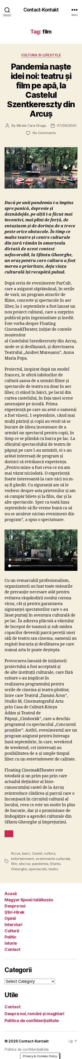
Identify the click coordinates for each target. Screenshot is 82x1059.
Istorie (11, 943)
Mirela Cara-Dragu (31, 125)
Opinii (10, 918)
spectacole (37, 869)
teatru (53, 869)
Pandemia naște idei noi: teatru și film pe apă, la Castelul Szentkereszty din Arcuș (41, 90)
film (14, 864)
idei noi (25, 864)
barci (26, 853)
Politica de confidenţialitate (32, 1020)
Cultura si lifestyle (41, 55)
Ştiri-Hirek (14, 912)
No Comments (44, 133)
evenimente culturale (53, 858)
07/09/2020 (66, 125)
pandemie (40, 864)
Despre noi (15, 906)
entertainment (22, 858)
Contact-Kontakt (41, 9)
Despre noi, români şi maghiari (34, 1013)
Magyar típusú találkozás (29, 899)
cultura (49, 853)
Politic (10, 937)
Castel (37, 853)
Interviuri (13, 924)
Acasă (11, 893)
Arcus (15, 853)
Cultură (12, 930)
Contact (12, 949)
